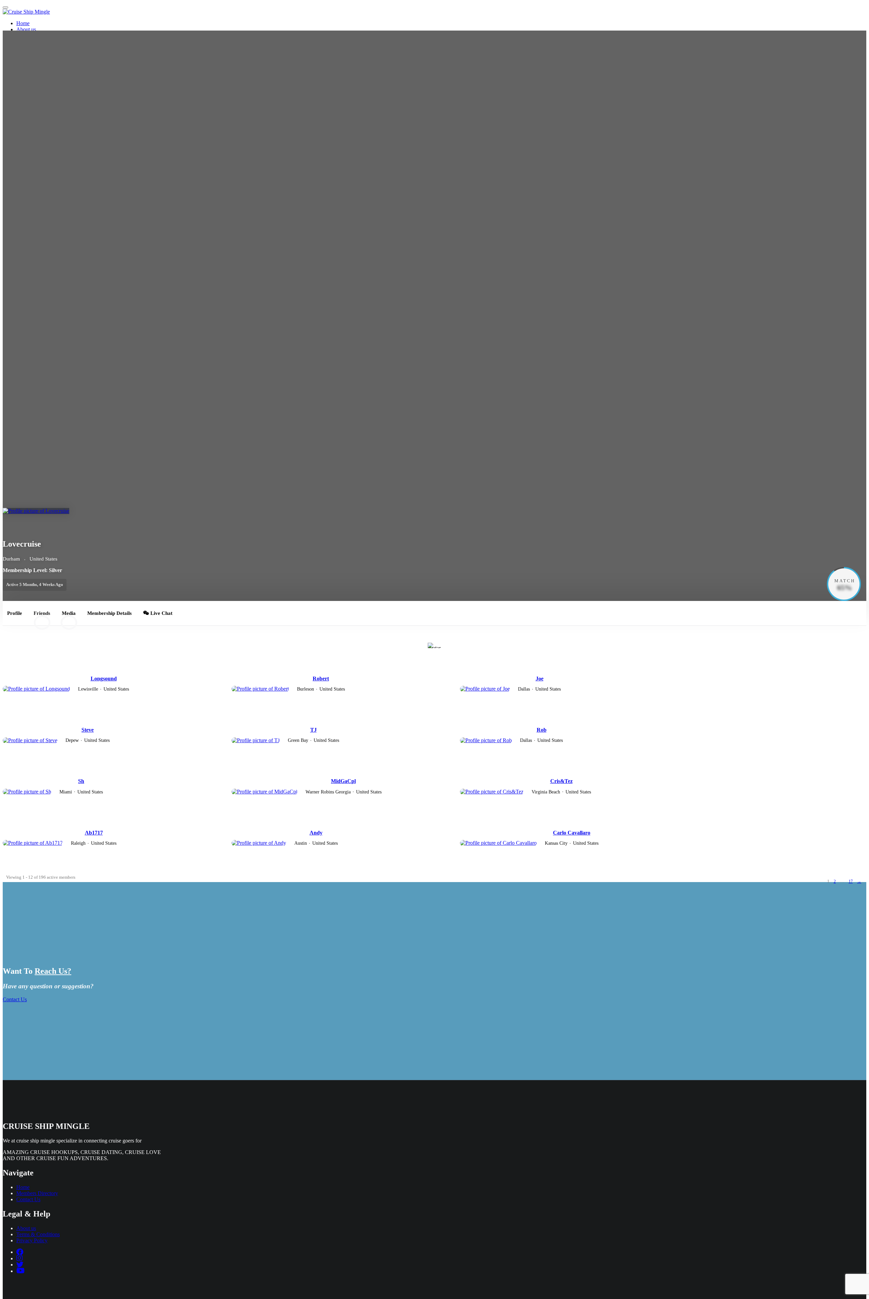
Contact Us (28, 41)
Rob (542, 730)
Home (23, 23)
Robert (321, 678)
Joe (539, 678)
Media (69, 616)
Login (453, 66)
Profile (14, 613)
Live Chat (160, 613)
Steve (87, 730)
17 (851, 881)
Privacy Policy (32, 1240)
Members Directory (37, 35)
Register (456, 72)
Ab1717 (94, 833)
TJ (313, 730)
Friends (42, 616)
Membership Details (109, 613)
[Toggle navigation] (5, 7)
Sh (81, 781)
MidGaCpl (343, 781)
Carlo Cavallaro (571, 833)
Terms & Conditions (38, 1234)
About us (26, 29)
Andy (316, 833)
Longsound (104, 678)
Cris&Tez (561, 781)
